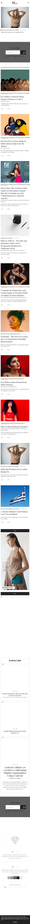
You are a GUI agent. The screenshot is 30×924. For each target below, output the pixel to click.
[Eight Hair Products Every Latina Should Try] (15, 17)
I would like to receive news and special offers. (16, 56)
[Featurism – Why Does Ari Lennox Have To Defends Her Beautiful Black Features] (15, 321)
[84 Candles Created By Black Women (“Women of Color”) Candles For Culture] (15, 80)
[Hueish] (15, 2)
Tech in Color (15, 660)
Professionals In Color (19, 423)
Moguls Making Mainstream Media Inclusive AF (15, 732)
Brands (15, 842)
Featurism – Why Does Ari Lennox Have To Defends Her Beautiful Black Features (14, 339)
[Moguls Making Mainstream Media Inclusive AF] (15, 714)
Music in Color (17, 333)
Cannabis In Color (13, 286)
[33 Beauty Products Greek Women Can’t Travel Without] (15, 496)
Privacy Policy (15, 836)
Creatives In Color (22, 137)
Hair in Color (12, 30)
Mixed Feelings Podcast (18, 378)
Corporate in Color (22, 184)
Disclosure (15, 841)
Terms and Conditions (15, 838)
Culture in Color (5, 378)
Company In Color (13, 184)
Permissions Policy (15, 839)
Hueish (17, 30)
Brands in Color (4, 137)
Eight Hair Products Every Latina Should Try (12, 32)
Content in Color (21, 93)
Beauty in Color (5, 30)
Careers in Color (13, 93)
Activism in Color (5, 286)
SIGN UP (24, 53)
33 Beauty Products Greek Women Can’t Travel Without (14, 512)
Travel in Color (16, 508)
